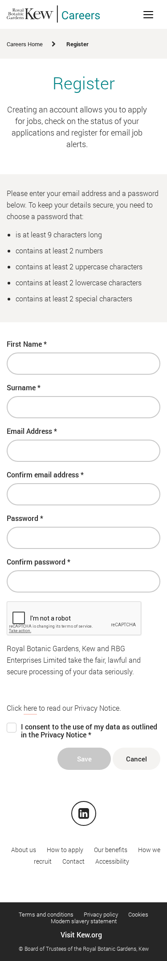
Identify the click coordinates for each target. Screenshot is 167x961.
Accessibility (112, 861)
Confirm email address (45, 475)
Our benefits (110, 849)
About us (23, 849)
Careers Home (25, 44)
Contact (73, 861)
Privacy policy (101, 914)
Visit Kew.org (81, 934)
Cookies (138, 914)
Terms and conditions (46, 914)
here (30, 708)
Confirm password (38, 562)
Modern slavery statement (84, 921)
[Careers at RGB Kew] (53, 14)
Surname (24, 388)
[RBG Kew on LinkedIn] (83, 815)
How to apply (65, 849)
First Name (27, 344)
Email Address (32, 431)
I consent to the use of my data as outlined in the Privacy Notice (89, 731)
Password (25, 518)
